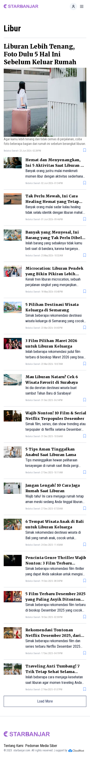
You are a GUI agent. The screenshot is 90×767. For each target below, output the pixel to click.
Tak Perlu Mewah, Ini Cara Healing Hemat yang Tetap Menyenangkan (52, 201)
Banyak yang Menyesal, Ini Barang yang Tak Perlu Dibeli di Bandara (54, 238)
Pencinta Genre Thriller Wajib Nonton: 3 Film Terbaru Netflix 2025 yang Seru (55, 563)
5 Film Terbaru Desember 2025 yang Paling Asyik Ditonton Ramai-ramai (55, 599)
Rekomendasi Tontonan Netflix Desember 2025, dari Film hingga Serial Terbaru (53, 635)
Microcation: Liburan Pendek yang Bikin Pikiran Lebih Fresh (54, 274)
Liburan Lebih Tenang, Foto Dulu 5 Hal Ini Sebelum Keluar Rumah (40, 54)
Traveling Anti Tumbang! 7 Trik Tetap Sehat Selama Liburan (52, 671)
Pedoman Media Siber (41, 746)
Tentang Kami (13, 746)
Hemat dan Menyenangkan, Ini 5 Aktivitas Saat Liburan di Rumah (55, 165)
